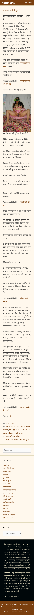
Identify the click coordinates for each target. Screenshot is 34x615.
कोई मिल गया (6, 475)
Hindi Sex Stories (24, 612)
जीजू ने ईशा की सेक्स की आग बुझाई (17, 440)
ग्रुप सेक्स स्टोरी (7, 478)
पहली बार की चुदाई (8, 493)
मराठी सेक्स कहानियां (8, 502)
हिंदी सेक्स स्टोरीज (8, 518)
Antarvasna (8, 2)
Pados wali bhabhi (16, 433)
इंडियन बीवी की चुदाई (8, 469)
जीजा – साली (6, 484)
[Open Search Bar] (22, 2)
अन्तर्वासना (6, 465)
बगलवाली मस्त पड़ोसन (13, 436)
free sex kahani (15, 430)
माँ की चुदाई (6, 506)
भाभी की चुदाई (14, 10)
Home (5, 10)
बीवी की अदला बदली (8, 496)
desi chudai (20, 427)
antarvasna (10, 427)
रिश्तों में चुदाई (6, 512)
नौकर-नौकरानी (7, 487)
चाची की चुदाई (7, 481)
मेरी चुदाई (5, 509)
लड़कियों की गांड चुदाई (9, 515)
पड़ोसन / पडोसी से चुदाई (9, 490)
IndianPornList (13, 596)
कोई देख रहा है (7, 472)
